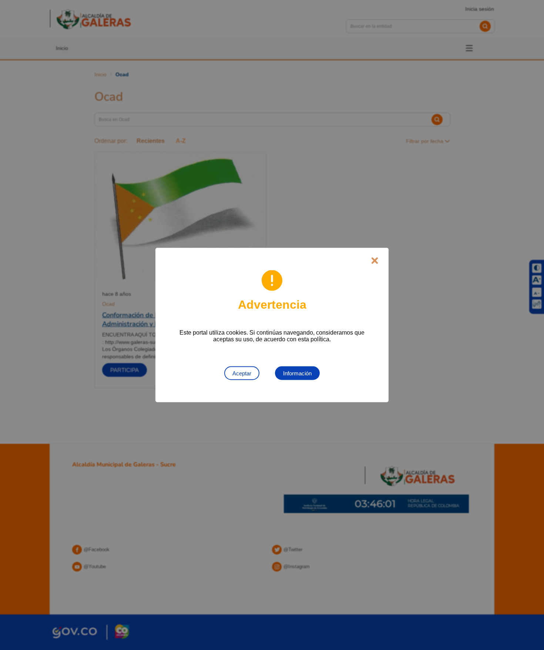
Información (297, 373)
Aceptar (241, 373)
